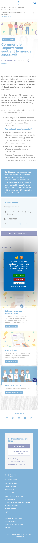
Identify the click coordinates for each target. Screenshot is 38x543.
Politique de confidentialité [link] (19, 286)
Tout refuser (20, 279)
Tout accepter (19, 276)
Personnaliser (19, 283)
